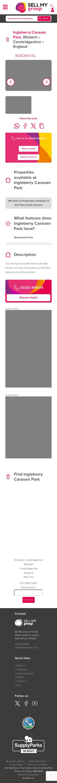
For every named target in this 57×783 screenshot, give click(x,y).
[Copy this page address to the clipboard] (40, 128)
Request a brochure (28, 157)
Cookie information (38, 761)
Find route (29, 599)
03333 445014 (22, 644)
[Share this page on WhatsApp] (15, 128)
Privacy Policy (15, 764)
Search (45, 18)
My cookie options (15, 761)
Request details (29, 297)
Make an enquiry (28, 148)
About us (21, 665)
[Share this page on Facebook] (24, 128)
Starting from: (28, 587)
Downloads (22, 669)
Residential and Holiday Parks (20, 18)
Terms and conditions (37, 764)
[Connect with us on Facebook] (26, 705)
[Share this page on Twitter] (32, 128)
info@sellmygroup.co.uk (26, 647)
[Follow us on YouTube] (34, 705)
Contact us (22, 681)
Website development (28, 774)
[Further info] (28, 387)
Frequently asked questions (24, 675)
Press (19, 685)
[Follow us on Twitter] (17, 705)
